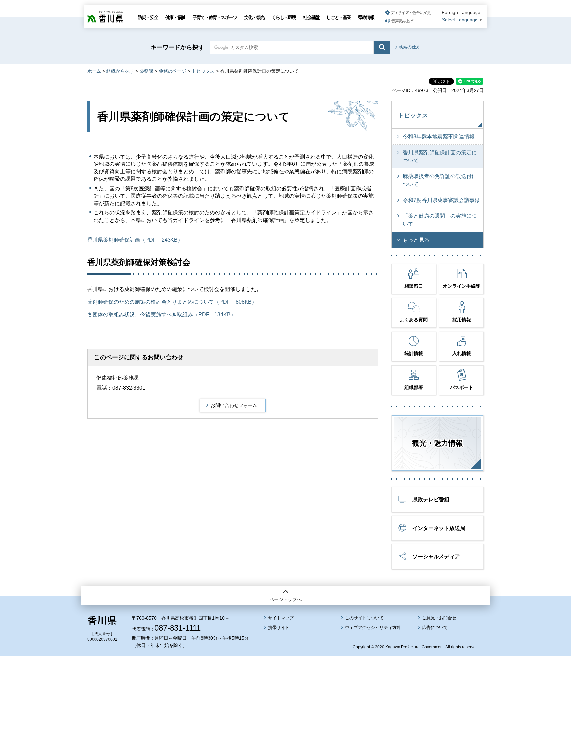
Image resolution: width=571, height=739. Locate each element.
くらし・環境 (284, 17)
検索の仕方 (409, 46)
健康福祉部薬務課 (117, 378)
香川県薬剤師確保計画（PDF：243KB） (135, 240)
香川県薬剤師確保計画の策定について (440, 156)
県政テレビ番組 (430, 499)
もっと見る (416, 240)
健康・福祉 (175, 17)
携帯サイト (278, 627)
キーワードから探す (177, 47)
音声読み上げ (402, 21)
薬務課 (146, 71)
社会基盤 (311, 17)
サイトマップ (281, 617)
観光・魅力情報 (437, 443)
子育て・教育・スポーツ (215, 17)
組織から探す (120, 71)
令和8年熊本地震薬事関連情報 (439, 136)
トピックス (203, 71)
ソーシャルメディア (436, 556)
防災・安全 (148, 17)
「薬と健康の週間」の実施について (440, 220)
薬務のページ (172, 71)
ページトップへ (285, 599)
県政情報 (366, 17)
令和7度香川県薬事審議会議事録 (441, 200)
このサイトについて (364, 617)
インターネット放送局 (438, 528)
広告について (435, 627)
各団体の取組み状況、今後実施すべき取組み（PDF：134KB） (161, 314)
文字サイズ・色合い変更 (411, 12)
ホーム (94, 71)
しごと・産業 (338, 17)
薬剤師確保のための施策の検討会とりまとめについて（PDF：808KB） (172, 302)
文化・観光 (254, 17)
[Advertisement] (285, 679)
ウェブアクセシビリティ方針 (373, 627)
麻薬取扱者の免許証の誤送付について (440, 180)
